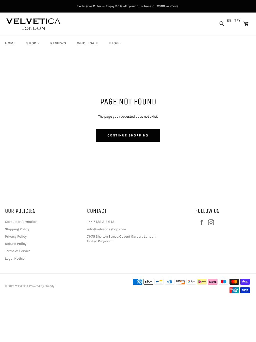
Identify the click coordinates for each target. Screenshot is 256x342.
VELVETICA (21, 286)
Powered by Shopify (41, 286)
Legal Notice (14, 258)
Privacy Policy (16, 236)
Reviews (58, 43)
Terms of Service (17, 251)
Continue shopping (128, 135)
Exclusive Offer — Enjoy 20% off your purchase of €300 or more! (128, 6)
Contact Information (21, 222)
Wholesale (87, 43)
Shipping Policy (17, 229)
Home (10, 43)
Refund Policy (15, 244)
